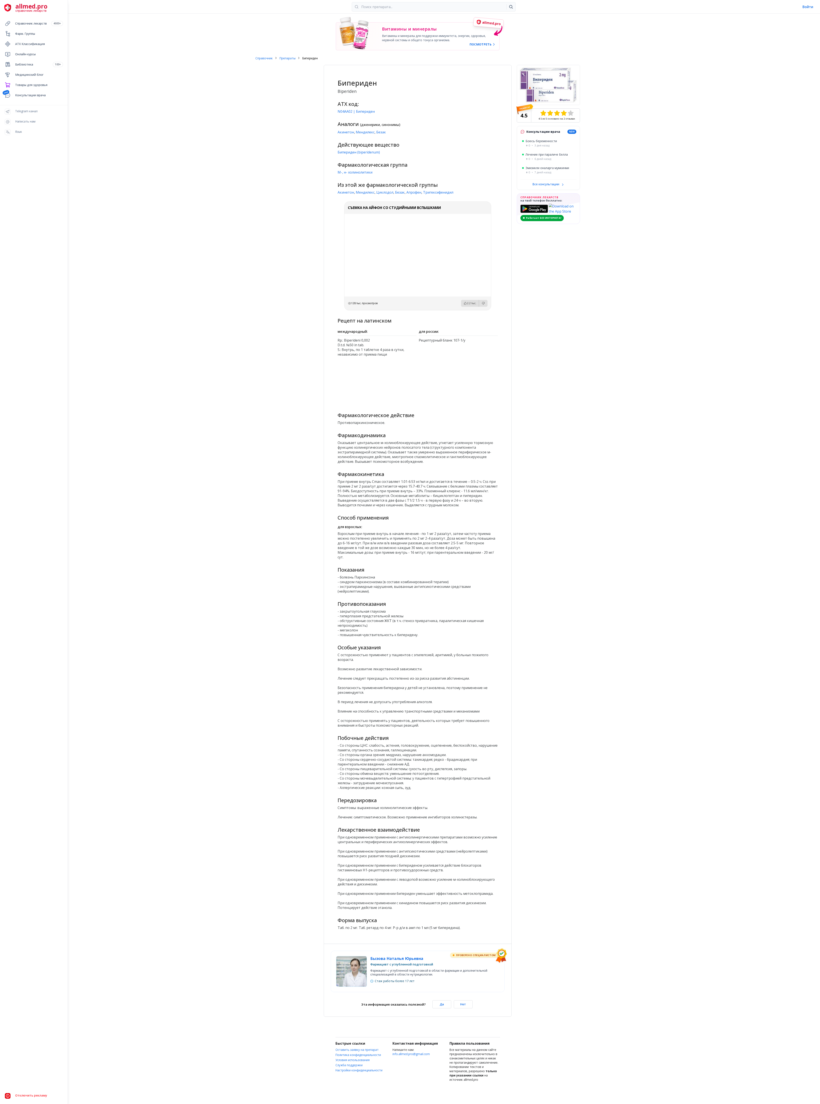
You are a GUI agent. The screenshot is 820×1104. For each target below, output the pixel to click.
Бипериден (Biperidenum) (359, 152)
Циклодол (384, 192)
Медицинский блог (29, 75)
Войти (807, 6)
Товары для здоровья (31, 85)
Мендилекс (365, 132)
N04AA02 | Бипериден (356, 111)
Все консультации (546, 184)
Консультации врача (30, 95)
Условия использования (352, 1060)
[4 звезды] (564, 113)
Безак (381, 132)
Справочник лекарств (38, 23)
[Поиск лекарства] (511, 6)
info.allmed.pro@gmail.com (411, 1054)
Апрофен (413, 192)
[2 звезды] (550, 113)
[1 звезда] (543, 113)
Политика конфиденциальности (358, 1055)
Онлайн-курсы (25, 54)
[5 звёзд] (571, 113)
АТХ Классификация (30, 44)
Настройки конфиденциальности (358, 1070)
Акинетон (346, 132)
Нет (463, 1004)
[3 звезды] (557, 113)
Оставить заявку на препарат (357, 1050)
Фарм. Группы (25, 34)
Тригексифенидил (438, 192)
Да (442, 1004)
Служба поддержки (349, 1065)
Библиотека (38, 64)
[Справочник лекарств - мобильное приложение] (377, 382)
